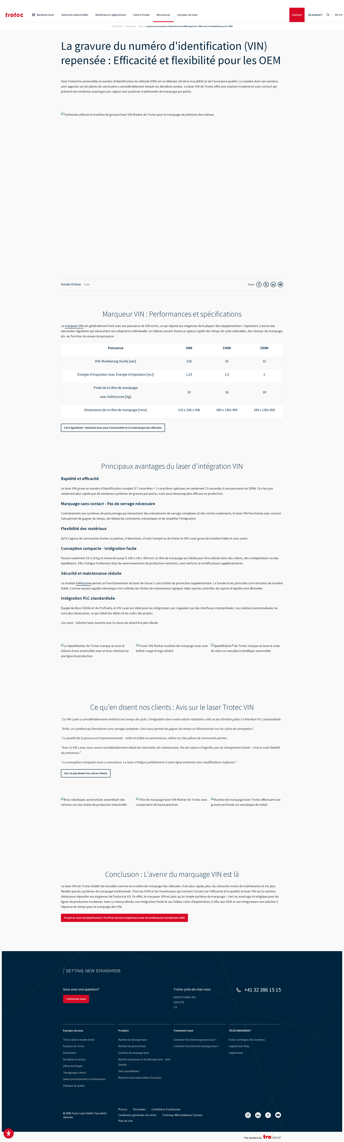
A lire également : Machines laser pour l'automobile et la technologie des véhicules (113, 427)
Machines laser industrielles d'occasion (139, 1077)
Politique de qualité (74, 1085)
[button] (9, 1133)
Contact (297, 14)
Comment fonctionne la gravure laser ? (194, 1039)
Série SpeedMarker (128, 1071)
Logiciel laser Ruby (239, 1046)
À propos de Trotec (73, 1046)
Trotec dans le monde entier (79, 1039)
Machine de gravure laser (132, 1046)
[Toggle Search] (327, 15)
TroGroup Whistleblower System (182, 1115)
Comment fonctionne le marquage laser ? (196, 1046)
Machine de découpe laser (132, 1039)
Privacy (122, 1109)
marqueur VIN (74, 326)
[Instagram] (248, 1115)
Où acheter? (315, 14)
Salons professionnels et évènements (84, 1079)
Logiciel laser (236, 1052)
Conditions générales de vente (137, 1115)
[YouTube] (278, 1115)
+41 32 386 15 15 (262, 989)
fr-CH (338, 14)
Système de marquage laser (133, 1052)
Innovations (69, 1052)
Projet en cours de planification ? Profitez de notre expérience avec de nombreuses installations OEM (124, 917)
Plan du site (125, 1120)
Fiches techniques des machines (247, 1039)
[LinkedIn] (258, 1115)
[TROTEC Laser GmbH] (14, 15)
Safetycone (83, 583)
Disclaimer (139, 1109)
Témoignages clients (74, 1072)
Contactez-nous (76, 999)
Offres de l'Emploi (72, 1066)
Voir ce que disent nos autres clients (85, 773)
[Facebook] (268, 1115)
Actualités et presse (74, 1059)
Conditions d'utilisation (166, 1109)
